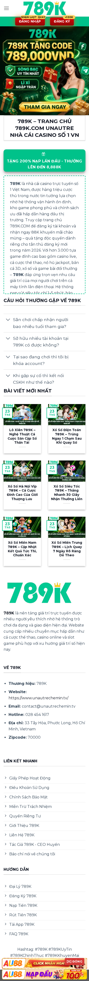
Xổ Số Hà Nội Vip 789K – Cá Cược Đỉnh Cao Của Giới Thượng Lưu (22, 492)
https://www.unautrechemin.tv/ (38, 698)
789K (9, 613)
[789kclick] (44, 8)
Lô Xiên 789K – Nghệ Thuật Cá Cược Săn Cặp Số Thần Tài (22, 436)
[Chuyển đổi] (8, 320)
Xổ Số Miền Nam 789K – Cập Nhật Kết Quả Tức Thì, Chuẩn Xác (22, 549)
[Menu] (6, 8)
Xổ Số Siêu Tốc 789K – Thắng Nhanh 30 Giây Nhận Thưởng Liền (66, 492)
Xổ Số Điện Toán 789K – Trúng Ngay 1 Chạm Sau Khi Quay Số (67, 436)
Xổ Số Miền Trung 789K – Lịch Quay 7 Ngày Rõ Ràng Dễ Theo (67, 549)
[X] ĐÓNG (74, 961)
